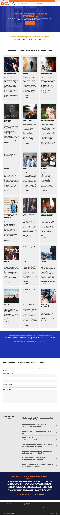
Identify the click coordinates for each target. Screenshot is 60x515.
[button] (30, 23)
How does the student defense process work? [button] (37, 432)
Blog (43, 507)
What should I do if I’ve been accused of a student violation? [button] (37, 419)
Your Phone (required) (8, 384)
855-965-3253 (9, 503)
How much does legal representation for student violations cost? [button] (37, 465)
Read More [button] (43, 320)
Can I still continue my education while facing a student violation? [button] (37, 445)
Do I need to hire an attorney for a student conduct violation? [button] (35, 459)
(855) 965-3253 (28, 503)
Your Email (5, 378)
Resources (44, 502)
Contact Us (44, 504)
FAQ (43, 503)
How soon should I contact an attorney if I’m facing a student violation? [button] (37, 452)
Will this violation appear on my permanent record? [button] (34, 439)
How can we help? (7, 389)
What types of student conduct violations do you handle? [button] (34, 425)
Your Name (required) (8, 373)
